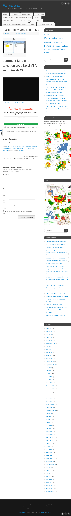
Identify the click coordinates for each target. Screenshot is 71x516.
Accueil (5, 14)
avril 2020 (49, 352)
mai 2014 (48, 476)
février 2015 (49, 452)
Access (47, 34)
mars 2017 (49, 395)
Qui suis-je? (15, 14)
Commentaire (4, 175)
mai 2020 (48, 349)
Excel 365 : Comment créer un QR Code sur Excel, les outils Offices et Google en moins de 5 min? (56, 89)
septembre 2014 (51, 464)
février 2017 (49, 398)
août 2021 (49, 334)
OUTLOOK (59, 42)
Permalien (21, 150)
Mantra (43, 512)
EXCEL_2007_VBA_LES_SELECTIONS (13, 102)
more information (20, 129)
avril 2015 (49, 449)
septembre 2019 (51, 365)
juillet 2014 (49, 470)
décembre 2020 (50, 343)
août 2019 (49, 368)
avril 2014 (49, 479)
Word (46, 52)
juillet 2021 (49, 337)
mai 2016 (48, 422)
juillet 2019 (49, 371)
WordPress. (49, 512)
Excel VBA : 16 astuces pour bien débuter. (15, 24)
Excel (52, 42)
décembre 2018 (50, 386)
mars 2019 (49, 380)
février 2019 (49, 383)
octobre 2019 (50, 362)
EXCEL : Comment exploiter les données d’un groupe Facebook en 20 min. (56, 287)
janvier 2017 (49, 401)
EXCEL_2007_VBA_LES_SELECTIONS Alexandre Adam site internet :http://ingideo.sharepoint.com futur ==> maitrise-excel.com (20, 148)
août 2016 (49, 413)
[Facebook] (62, 3)
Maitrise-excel (11, 5)
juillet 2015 (49, 443)
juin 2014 (48, 473)
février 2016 (49, 431)
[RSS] (68, 3)
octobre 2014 (50, 461)
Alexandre (7, 33)
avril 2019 (49, 377)
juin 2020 (48, 346)
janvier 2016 (49, 434)
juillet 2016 (49, 416)
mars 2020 (49, 355)
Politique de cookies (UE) (46, 24)
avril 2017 (49, 392)
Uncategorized (55, 49)
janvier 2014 (49, 488)
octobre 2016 (50, 407)
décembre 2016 (50, 404)
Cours (32, 24)
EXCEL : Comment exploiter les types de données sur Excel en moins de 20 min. (57, 108)
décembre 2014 (50, 455)
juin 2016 (48, 419)
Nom (4, 189)
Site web (4, 201)
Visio (64, 49)
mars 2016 (49, 428)
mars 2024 (49, 328)
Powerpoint (49, 45)
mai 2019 (48, 374)
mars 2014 (49, 482)
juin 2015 (48, 446)
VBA (24, 33)
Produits (37, 17)
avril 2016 (49, 425)
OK (65, 60)
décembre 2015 (50, 437)
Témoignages (40, 14)
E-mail (4, 195)
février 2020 (49, 359)
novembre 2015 (50, 440)
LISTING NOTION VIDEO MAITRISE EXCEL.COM (17, 17)
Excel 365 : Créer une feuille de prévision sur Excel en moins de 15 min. (56, 315)
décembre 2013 (50, 492)
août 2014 (49, 467)
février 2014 (49, 485)
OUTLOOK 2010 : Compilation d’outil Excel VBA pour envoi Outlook (22, 21)
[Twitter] (65, 3)
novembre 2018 (50, 389)
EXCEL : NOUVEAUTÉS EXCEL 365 (56, 293)
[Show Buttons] (1, 135)
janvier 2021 (49, 340)
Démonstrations (26, 14)
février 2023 (49, 331)
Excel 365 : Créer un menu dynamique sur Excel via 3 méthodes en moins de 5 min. (57, 299)
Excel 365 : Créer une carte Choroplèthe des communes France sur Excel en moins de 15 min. (56, 307)
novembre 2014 (50, 458)
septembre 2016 (51, 410)
